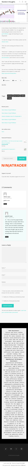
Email (3, 275)
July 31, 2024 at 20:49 (8, 198)
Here (3, 131)
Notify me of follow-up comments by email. (14, 297)
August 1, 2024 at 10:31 (9, 217)
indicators (10, 95)
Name (4, 268)
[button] (25, 1)
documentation (5, 57)
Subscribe (22, 158)
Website (4, 282)
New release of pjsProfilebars (9, 110)
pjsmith (5, 14)
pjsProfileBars (5, 34)
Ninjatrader (17, 15)
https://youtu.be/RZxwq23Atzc (9, 73)
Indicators (10, 15)
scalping (23, 95)
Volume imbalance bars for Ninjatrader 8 (11, 116)
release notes (5, 41)
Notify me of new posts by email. (12, 301)
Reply (5, 203)
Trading (4, 17)
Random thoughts (8, 2)
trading (9, 98)
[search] (19, 2)
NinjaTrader (16, 95)
